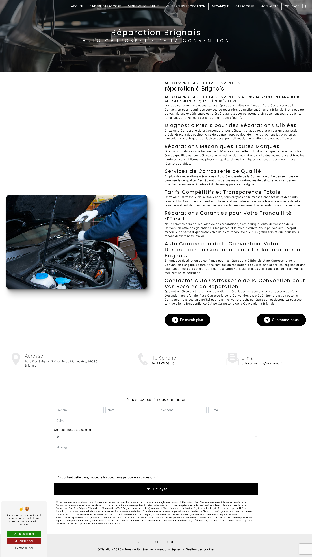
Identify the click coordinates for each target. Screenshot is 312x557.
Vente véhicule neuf (143, 6)
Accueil (77, 6)
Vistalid (105, 549)
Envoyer (160, 489)
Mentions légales (169, 549)
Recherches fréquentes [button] (156, 542)
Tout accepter (25, 533)
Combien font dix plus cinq (72, 429)
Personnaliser (24, 548)
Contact (292, 6)
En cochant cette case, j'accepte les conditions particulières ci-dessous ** (108, 477)
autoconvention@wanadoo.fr (262, 363)
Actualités (269, 6)
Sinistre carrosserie (106, 6)
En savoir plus (191, 320)
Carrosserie (245, 6)
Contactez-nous (285, 320)
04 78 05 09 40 (163, 363)
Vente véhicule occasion (185, 6)
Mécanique (220, 6)
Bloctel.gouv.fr (244, 520)
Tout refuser (25, 541)
